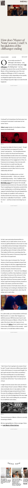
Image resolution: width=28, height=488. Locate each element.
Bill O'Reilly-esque (6, 182)
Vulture (11, 324)
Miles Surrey (5, 57)
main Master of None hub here (11, 425)
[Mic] (3, 3)
